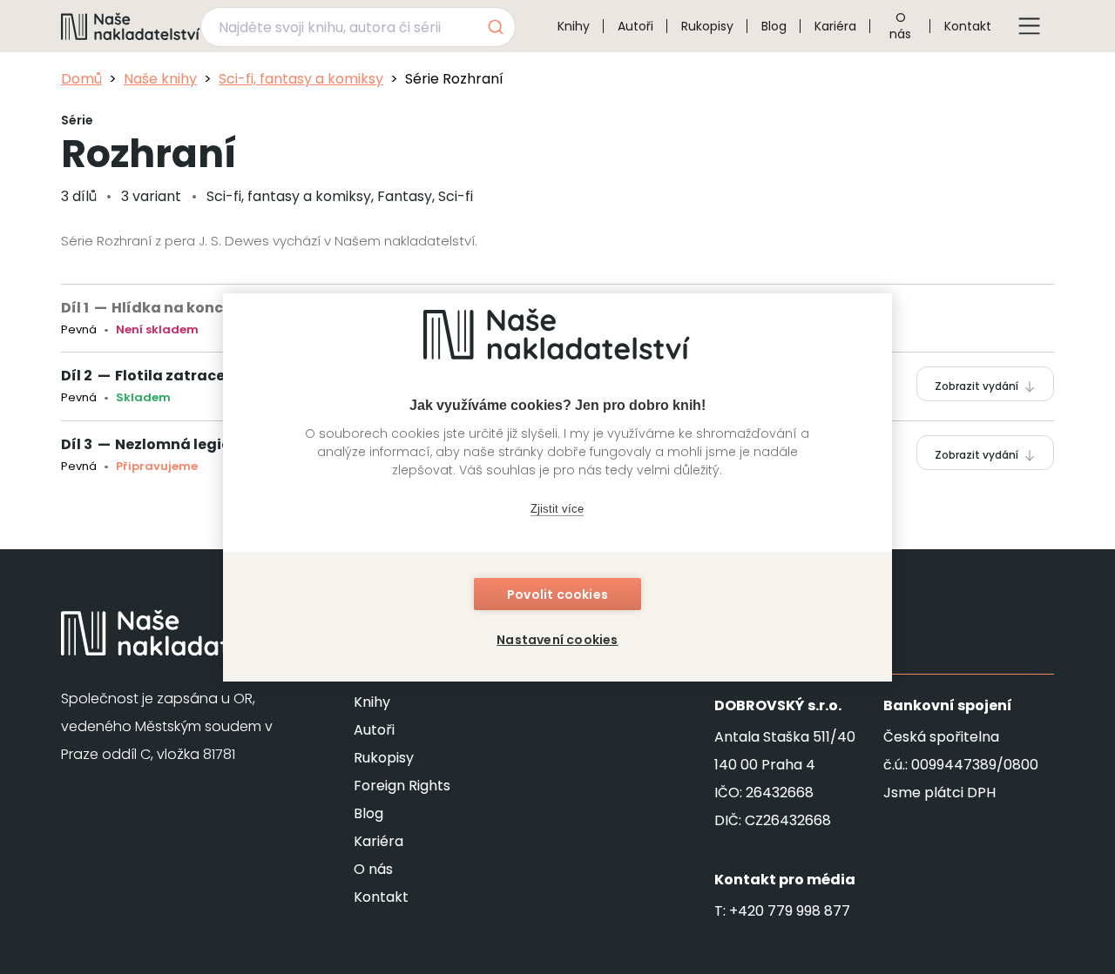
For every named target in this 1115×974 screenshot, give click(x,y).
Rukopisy (707, 26)
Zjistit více (557, 508)
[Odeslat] (494, 27)
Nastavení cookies (557, 639)
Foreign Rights (402, 786)
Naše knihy (160, 79)
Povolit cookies (557, 594)
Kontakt (967, 26)
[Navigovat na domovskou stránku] (130, 26)
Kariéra (835, 26)
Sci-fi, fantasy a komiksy (301, 79)
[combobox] (358, 27)
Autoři (635, 26)
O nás (900, 26)
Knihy (574, 26)
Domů (81, 79)
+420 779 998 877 (789, 911)
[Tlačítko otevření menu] (1029, 26)
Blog (774, 26)
